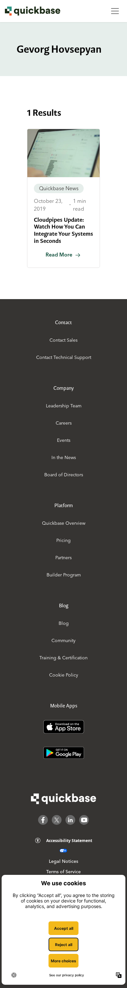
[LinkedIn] (70, 820)
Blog (64, 623)
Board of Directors (63, 475)
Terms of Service (63, 872)
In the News (63, 457)
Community (63, 640)
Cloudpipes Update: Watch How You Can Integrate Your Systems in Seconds (63, 230)
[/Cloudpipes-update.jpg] (63, 153)
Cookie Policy (63, 675)
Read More (59, 254)
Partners (63, 557)
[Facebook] (43, 820)
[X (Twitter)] (57, 820)
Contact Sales (63, 340)
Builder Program (64, 575)
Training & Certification (63, 658)
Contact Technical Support (63, 357)
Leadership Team (63, 406)
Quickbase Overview (63, 523)
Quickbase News (58, 188)
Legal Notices (63, 861)
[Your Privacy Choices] (63, 850)
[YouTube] (84, 820)
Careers (64, 423)
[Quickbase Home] (63, 799)
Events (63, 440)
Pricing (63, 540)
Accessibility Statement (69, 840)
